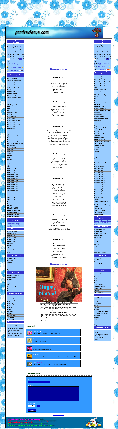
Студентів (96, 277)
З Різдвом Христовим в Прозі (102, 91)
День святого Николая (13, 287)
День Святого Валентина (101, 311)
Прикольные (10, 270)
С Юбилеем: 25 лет (12, 176)
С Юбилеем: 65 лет (12, 194)
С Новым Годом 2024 (13, 82)
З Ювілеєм (97, 164)
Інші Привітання (98, 214)
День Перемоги (98, 284)
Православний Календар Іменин (101, 202)
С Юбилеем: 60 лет (12, 192)
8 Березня (96, 282)
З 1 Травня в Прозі (99, 114)
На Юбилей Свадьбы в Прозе (15, 143)
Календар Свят (98, 208)
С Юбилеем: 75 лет (12, 198)
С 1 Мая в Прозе (11, 116)
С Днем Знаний (11, 122)
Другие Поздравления (13, 216)
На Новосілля (98, 143)
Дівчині (96, 160)
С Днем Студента (12, 95)
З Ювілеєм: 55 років (99, 188)
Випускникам (97, 126)
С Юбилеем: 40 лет (12, 184)
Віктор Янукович (98, 292)
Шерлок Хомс (98, 288)
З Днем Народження (99, 76)
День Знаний (15, 70)
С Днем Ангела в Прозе (13, 136)
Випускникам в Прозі (100, 128)
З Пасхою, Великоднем (100, 108)
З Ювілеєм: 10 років (99, 168)
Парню (9, 161)
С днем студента (11, 290)
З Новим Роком (98, 231)
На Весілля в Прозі (99, 137)
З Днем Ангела (98, 131)
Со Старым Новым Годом (14, 86)
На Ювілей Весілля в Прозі (101, 141)
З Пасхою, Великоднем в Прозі (102, 110)
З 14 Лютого (97, 97)
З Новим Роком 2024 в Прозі (102, 81)
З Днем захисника (99, 100)
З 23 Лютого (97, 239)
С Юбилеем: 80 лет (12, 200)
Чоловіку (96, 151)
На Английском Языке (13, 214)
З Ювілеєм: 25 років (99, 174)
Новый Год (10, 260)
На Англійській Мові (99, 212)
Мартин (9, 226)
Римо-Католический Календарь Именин (12, 207)
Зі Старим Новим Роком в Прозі (101, 86)
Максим (14, 225)
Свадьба (9, 262)
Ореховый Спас (16, 67)
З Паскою (96, 243)
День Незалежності (99, 323)
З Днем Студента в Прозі (100, 95)
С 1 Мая (9, 114)
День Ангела (97, 303)
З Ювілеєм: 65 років (99, 191)
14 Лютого (97, 279)
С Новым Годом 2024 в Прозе (15, 84)
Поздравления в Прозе (13, 212)
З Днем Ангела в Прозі (100, 133)
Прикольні (97, 267)
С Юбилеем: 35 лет (12, 182)
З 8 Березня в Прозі (99, 106)
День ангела (10, 281)
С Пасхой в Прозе (12, 112)
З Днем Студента (98, 93)
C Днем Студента (12, 237)
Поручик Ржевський (99, 286)
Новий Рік (97, 260)
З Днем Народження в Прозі (101, 78)
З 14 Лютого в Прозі (99, 98)
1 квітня (96, 317)
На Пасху (10, 245)
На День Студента (12, 304)
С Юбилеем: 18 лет (12, 172)
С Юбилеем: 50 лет (12, 188)
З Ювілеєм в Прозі (99, 166)
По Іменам (97, 199)
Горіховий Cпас (103, 66)
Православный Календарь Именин (14, 204)
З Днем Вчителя (98, 124)
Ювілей (96, 265)
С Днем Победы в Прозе (13, 120)
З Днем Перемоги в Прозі (101, 118)
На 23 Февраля (11, 307)
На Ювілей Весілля (99, 139)
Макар (9, 225)
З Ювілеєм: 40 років (99, 182)
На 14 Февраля (11, 305)
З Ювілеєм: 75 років (99, 195)
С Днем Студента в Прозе (14, 97)
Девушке (9, 163)
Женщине (9, 155)
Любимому (10, 149)
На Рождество (11, 302)
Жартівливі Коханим (100, 252)
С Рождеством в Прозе (13, 93)
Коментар (31, 385)
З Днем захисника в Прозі (101, 102)
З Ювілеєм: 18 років (99, 170)
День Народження (99, 258)
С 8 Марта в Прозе (12, 108)
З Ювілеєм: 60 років (99, 190)
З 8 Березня (97, 104)
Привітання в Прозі (99, 210)
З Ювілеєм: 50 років (99, 186)
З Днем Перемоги (99, 116)
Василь (103, 221)
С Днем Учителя (11, 126)
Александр (10, 223)
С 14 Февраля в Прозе (13, 101)
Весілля (96, 262)
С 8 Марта (10, 107)
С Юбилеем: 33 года (12, 180)
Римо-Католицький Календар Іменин (102, 205)
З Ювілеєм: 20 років (99, 172)
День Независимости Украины (15, 64)
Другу (9, 157)
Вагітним (96, 307)
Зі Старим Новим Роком (100, 83)
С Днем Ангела (11, 134)
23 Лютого (97, 280)
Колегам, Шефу (98, 129)
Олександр (97, 221)
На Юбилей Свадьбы (13, 141)
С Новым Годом (11, 233)
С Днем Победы (11, 118)
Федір (95, 224)
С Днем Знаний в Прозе (13, 124)
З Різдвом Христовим (100, 89)
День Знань (101, 69)
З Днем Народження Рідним (101, 162)
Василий (17, 223)
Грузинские (10, 268)
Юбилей (9, 266)
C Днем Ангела (11, 247)
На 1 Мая (9, 313)
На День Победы (11, 315)
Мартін (106, 222)
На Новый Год (11, 300)
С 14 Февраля (11, 99)
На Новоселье (11, 145)
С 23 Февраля (11, 103)
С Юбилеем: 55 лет (12, 190)
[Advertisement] (59, 14)
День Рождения (11, 258)
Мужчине (9, 153)
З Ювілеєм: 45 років (99, 184)
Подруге (9, 159)
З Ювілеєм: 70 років (99, 193)
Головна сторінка (58, 415)
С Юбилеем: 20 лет (12, 174)
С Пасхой (9, 110)
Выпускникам (11, 128)
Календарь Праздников (13, 210)
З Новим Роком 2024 (99, 80)
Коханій (96, 149)
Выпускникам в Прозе (13, 130)
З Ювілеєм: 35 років (99, 180)
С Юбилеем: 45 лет (12, 186)
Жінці (95, 153)
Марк (19, 225)
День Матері (97, 321)
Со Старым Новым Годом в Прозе (14, 88)
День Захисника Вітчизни (101, 313)
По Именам (10, 201)
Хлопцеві (96, 159)
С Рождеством (11, 91)
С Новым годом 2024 (13, 275)
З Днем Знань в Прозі (100, 122)
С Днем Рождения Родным (14, 165)
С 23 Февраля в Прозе (13, 105)
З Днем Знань (97, 120)
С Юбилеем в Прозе (12, 169)
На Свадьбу (10, 138)
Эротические (10, 317)
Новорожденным (12, 147)
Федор (15, 226)
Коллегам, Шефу (11, 132)
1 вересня (96, 325)
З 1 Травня (97, 112)
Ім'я (29, 379)
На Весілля (97, 135)
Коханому (97, 147)
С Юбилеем (10, 167)
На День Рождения (12, 296)
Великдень (97, 315)
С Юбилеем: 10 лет (12, 170)
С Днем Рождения (12, 78)
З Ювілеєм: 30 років (99, 176)
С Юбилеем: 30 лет (12, 178)
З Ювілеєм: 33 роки (99, 178)
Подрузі (96, 157)
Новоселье (10, 264)
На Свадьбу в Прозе (12, 139)
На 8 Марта (10, 309)
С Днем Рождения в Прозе (14, 80)
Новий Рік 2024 (98, 297)
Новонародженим (99, 145)
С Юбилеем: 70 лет (12, 196)
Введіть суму (32, 403)
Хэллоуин (10, 288)
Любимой (10, 151)
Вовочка (96, 290)
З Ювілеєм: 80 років (99, 197)
